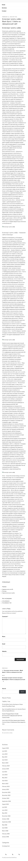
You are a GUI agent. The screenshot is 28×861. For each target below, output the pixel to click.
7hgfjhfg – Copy (6, 701)
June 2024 (4, 754)
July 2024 (4, 751)
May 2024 (4, 757)
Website (4, 651)
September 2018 (6, 822)
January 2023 (5, 789)
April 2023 (5, 780)
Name (3, 636)
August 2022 (5, 804)
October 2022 (5, 798)
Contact (4, 11)
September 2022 (6, 801)
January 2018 (5, 836)
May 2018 (4, 825)
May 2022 (4, 813)
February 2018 (5, 833)
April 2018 (4, 828)
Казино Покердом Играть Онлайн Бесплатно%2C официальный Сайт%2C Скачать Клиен (12, 715)
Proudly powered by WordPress (9, 857)
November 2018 (6, 816)
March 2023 (5, 783)
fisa (16, 16)
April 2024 (5, 760)
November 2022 (6, 795)
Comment (5, 616)
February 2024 (6, 765)
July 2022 (4, 807)
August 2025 (5, 748)
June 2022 (4, 810)
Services (4, 8)
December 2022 (6, 792)
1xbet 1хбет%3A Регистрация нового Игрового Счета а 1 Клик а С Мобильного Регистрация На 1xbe (13, 722)
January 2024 (5, 768)
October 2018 (5, 819)
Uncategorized (6, 846)
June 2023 (4, 774)
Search (4, 688)
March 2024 (5, 763)
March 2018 (5, 830)
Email (3, 644)
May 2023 (4, 777)
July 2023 (4, 771)
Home (3, 4)
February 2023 (6, 786)
